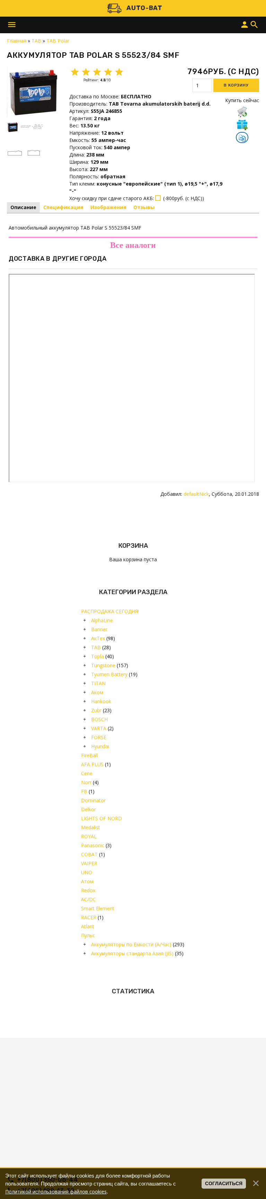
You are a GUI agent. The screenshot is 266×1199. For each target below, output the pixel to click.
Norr (86, 782)
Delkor (88, 809)
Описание (23, 207)
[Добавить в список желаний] (242, 124)
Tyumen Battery (109, 674)
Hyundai (100, 746)
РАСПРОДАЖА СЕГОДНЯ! (110, 611)
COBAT (89, 854)
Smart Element (97, 908)
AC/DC (88, 899)
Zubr (96, 710)
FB (84, 791)
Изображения (108, 207)
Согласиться (223, 1183)
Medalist (90, 827)
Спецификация (63, 207)
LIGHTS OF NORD (101, 818)
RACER (88, 917)
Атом (87, 881)
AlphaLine (102, 620)
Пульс (88, 935)
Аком (97, 692)
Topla (97, 656)
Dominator (93, 800)
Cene (86, 773)
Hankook (101, 701)
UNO (86, 872)
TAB (96, 647)
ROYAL (89, 836)
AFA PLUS (92, 764)
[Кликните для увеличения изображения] (33, 92)
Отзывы (143, 207)
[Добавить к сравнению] (242, 138)
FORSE (98, 737)
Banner (99, 629)
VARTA (98, 728)
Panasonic (92, 845)
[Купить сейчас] (242, 111)
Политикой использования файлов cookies (56, 1191)
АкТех (98, 638)
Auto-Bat (144, 8)
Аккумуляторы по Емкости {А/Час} (131, 944)
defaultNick (196, 494)
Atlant (87, 926)
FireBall (89, 755)
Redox (88, 890)
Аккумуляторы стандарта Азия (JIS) (132, 953)
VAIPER (89, 863)
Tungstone (103, 665)
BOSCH (99, 719)
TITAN (98, 683)
